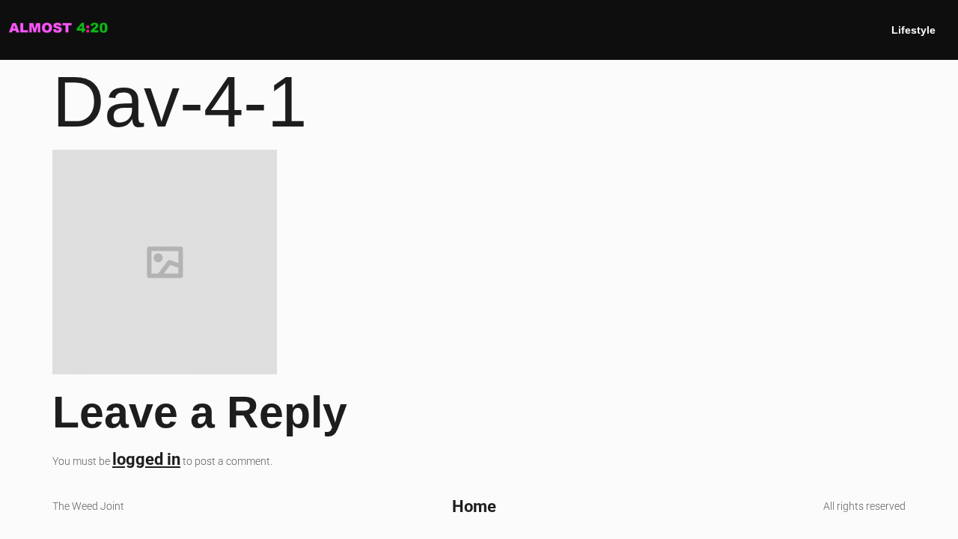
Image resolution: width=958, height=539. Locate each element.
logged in (146, 459)
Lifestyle (913, 30)
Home (474, 506)
